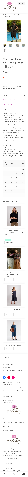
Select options (10, 242)
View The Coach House (11, 458)
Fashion (11, 14)
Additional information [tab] (9, 100)
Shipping (7, 367)
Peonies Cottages (9, 449)
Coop (10, 88)
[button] (23, 22)
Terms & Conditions (10, 364)
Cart (22, 473)
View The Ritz (8, 463)
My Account (4, 474)
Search (14, 474)
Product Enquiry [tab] (8, 104)
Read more (9, 279)
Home (6, 14)
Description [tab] (6, 95)
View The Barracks (9, 468)
